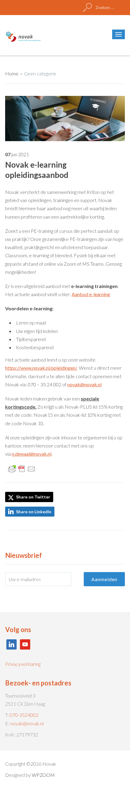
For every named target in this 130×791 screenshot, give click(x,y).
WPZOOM (43, 775)
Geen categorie (40, 73)
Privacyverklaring (23, 664)
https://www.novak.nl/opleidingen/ (41, 368)
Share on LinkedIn (33, 511)
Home (11, 73)
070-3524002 (24, 715)
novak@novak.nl (27, 723)
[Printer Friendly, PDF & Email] (21, 468)
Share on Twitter (32, 496)
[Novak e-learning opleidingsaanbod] (65, 118)
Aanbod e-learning (91, 294)
